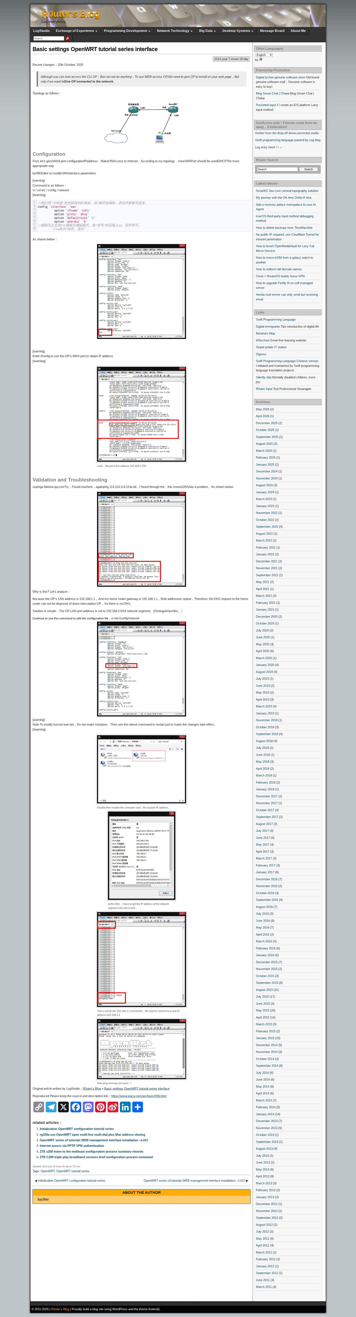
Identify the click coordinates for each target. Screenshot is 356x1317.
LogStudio (41, 31)
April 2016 (262, 934)
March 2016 (264, 941)
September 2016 (267, 900)
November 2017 (267, 803)
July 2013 (262, 1155)
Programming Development (125, 31)
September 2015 (267, 982)
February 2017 (265, 865)
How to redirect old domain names (279, 269)
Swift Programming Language (276, 319)
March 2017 (264, 858)
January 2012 (265, 1266)
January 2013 (265, 1197)
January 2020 (265, 665)
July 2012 (262, 1231)
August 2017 (264, 824)
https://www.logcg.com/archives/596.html (138, 1096)
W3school (262, 340)
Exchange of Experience (75, 31)
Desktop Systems (236, 31)
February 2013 (265, 1190)
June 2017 (263, 837)
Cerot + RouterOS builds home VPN (280, 276)
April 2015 (262, 1017)
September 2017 (267, 817)
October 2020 (265, 623)
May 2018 (262, 761)
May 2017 (262, 844)
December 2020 (267, 616)
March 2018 (264, 775)
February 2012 (265, 1259)
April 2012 (262, 1245)
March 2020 (264, 658)
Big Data (206, 31)
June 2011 (263, 1280)
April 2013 (262, 1176)
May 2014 (262, 1086)
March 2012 (264, 1252)
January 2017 (265, 872)
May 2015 (262, 1010)
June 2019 (263, 685)
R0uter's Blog (71, 14)
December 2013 (267, 1121)
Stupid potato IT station (271, 347)
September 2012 (267, 1217)
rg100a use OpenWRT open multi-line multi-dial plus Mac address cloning (92, 1134)
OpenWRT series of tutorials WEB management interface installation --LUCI (94, 1140)
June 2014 (263, 1079)
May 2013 (262, 1169)
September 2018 (267, 734)
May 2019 (262, 692)
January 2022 (265, 554)
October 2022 (265, 520)
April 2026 (262, 416)
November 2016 (267, 886)
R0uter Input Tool (267, 389)
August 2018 (264, 741)
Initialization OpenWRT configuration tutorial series (77, 1129)
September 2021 (267, 575)
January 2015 (265, 1038)
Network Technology (173, 31)
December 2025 (267, 423)
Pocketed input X (267, 105)
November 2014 (267, 1052)
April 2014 (262, 1093)
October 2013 (265, 1134)
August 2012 (264, 1224)
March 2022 (264, 540)
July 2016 (262, 913)
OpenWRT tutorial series (72, 1171)
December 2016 (267, 879)
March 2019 (264, 706)
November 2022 (267, 513)
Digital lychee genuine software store (280, 77)
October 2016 (265, 893)
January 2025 (265, 464)
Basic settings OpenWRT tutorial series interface (95, 49)
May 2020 (262, 644)
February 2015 (265, 1031)
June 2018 (263, 754)
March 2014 (264, 1100)
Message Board (272, 31)
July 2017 (262, 830)
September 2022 (267, 526)
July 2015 (262, 996)
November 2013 (267, 1128)
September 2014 (267, 1065)
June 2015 (263, 1003)
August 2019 (264, 672)
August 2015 (264, 989)
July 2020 (262, 630)
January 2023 (265, 506)
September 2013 (267, 1142)
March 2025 (264, 450)
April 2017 (262, 851)
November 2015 (267, 969)
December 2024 (267, 471)
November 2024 (267, 478)
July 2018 (262, 747)
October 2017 (265, 810)
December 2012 (267, 1204)
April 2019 (262, 699)
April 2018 (262, 768)
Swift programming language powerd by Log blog (287, 140)
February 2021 (265, 602)
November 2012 (267, 1211)
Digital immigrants (268, 326)
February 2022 (265, 547)
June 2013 (263, 1162)
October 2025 (265, 430)
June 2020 (263, 637)
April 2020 (262, 651)
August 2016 (264, 907)
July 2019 (262, 678)
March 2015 (264, 1024)
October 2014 (265, 1059)
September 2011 (267, 1273)
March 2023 (264, 499)
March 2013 (264, 1183)
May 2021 (262, 582)
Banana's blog (265, 333)
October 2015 (265, 976)
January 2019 (265, 713)
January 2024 (265, 492)
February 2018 (265, 782)
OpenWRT (48, 1171)
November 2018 (267, 720)
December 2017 (267, 796)
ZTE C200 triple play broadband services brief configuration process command (96, 1157)
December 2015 (267, 962)
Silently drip (263, 377)
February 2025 (265, 457)
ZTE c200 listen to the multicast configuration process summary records (91, 1151)
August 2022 (264, 533)
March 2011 (264, 1287)
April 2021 (262, 589)
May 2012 (262, 1238)
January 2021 (265, 609)
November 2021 (267, 568)
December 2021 (267, 561)
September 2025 (267, 437)
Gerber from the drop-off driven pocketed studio (287, 133)
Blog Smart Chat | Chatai (272, 93)
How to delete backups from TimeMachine (284, 227)
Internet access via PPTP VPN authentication (72, 1145)
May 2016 (262, 927)
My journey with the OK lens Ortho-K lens (284, 197)
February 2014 (265, 1107)
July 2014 (262, 1072)
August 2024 (264, 485)
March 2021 (264, 595)
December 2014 (267, 1045)
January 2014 (265, 1114)
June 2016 (263, 920)
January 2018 (265, 789)
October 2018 (265, 727)
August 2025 (264, 443)
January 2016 (265, 955)
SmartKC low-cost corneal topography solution (287, 190)
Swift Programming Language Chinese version (287, 361)
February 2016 (265, 948)
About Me (298, 31)
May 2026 (262, 409)
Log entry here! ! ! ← (268, 147)
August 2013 (264, 1148)
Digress (261, 354)
